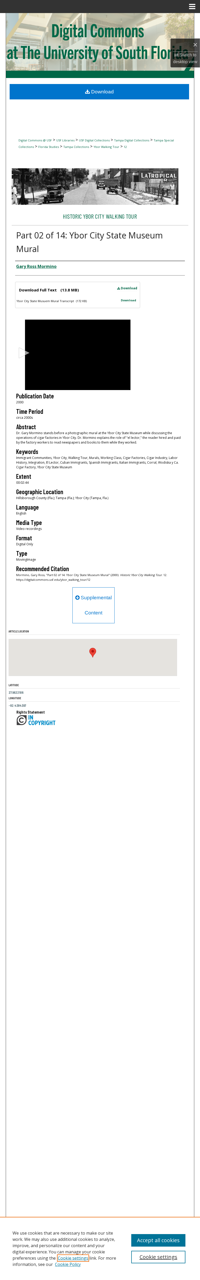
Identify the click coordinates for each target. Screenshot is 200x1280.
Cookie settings (73, 1258)
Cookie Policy (68, 1264)
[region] (100, 1248)
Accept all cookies (158, 1240)
